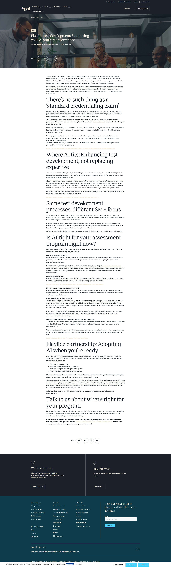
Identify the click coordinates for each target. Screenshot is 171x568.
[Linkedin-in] (138, 561)
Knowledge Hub (35, 17)
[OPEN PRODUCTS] (60, 7)
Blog (42, 17)
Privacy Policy (70, 564)
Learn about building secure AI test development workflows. (67, 338)
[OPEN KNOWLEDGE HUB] (43, 11)
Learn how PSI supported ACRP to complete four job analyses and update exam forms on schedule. (80, 148)
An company (145, 2)
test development (99, 122)
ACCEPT (143, 564)
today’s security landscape (112, 266)
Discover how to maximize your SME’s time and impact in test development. (72, 197)
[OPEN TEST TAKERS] (40, 7)
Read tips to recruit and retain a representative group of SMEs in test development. (75, 284)
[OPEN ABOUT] (69, 7)
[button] (39, 58)
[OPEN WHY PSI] (50, 7)
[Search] (134, 8)
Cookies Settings (118, 564)
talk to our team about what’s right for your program (94, 422)
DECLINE (131, 564)
